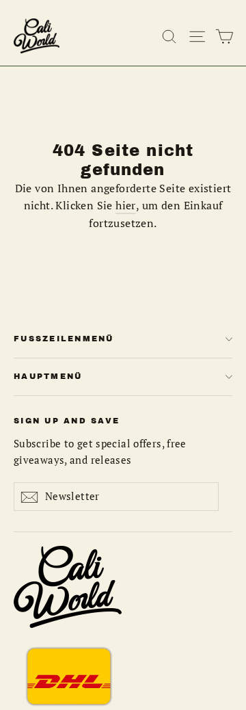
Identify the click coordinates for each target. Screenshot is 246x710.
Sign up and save (67, 421)
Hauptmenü (48, 376)
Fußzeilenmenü (64, 338)
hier (125, 205)
